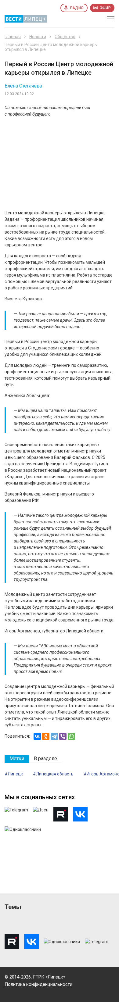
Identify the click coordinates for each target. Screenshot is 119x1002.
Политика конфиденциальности (38, 984)
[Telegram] (54, 736)
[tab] (17, 759)
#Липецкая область (53, 773)
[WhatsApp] (71, 736)
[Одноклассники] (45, 736)
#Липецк (14, 773)
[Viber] (63, 736)
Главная (13, 36)
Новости (37, 36)
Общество (65, 36)
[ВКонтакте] (37, 736)
